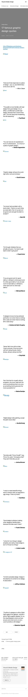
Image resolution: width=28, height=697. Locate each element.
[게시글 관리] (11, 632)
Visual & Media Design (8, 2)
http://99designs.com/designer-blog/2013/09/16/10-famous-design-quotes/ (13, 47)
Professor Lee (5, 6)
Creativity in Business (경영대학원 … (9, 691)
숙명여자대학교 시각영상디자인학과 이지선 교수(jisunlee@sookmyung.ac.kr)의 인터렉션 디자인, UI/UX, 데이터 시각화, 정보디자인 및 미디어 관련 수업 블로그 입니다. (10, 673)
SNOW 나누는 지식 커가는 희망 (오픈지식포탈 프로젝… (12, 693)
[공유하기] (9, 632)
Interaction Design (14, 6)
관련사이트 (4, 688)
